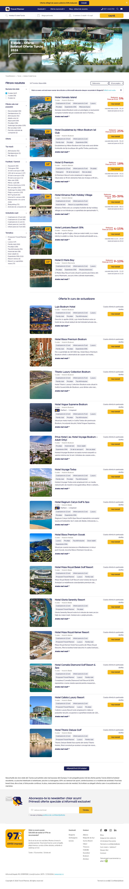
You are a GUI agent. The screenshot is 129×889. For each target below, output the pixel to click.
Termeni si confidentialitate (110, 844)
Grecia (71, 841)
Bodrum (86, 856)
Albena (85, 835)
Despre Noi (104, 850)
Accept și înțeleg (47, 815)
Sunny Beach (88, 841)
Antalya (86, 859)
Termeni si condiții (103, 881)
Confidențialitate (117, 881)
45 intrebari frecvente (108, 841)
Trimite (86, 810)
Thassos (86, 847)
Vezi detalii (115, 104)
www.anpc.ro (59, 874)
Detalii (84, 3)
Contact (103, 853)
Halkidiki (86, 850)
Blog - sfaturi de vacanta (78, 9)
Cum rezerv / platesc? (108, 847)
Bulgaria (72, 835)
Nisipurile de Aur (89, 838)
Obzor (85, 844)
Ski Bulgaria (73, 838)
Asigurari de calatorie (108, 838)
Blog (102, 835)
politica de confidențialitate (54, 815)
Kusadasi (86, 853)
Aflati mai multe (110, 90)
